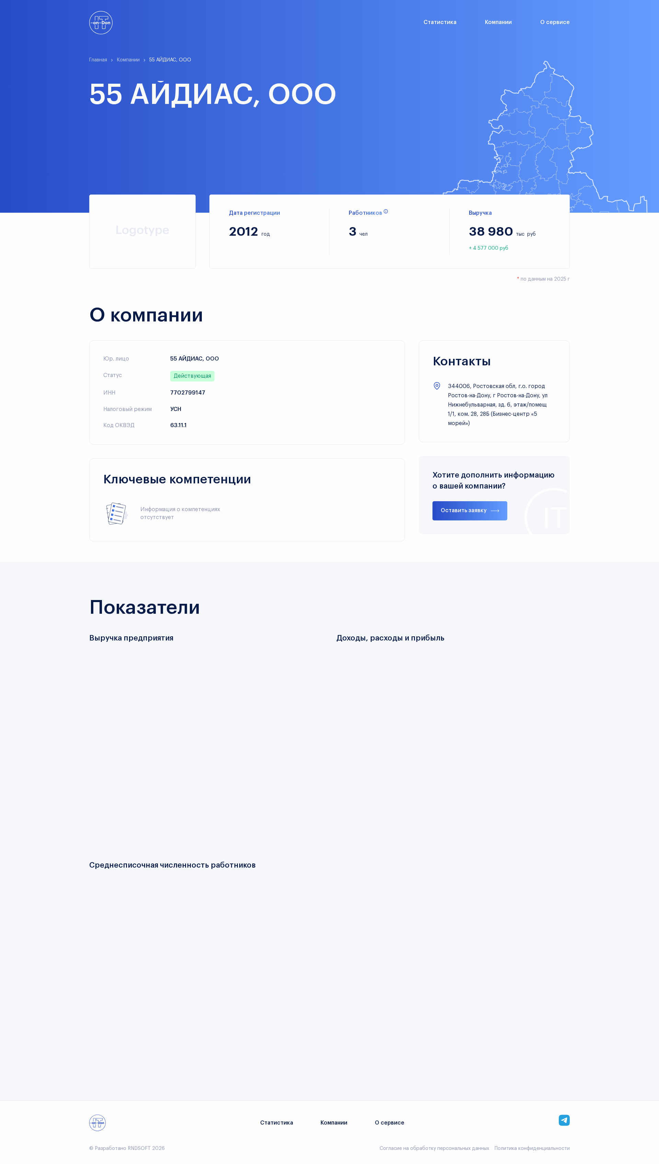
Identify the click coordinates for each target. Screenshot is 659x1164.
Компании (498, 22)
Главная (98, 60)
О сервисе (555, 22)
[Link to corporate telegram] (564, 1120)
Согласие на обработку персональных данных (434, 1148)
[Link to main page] (101, 22)
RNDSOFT (139, 1148)
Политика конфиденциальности (532, 1148)
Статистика (440, 22)
